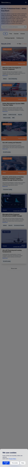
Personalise (15, 463)
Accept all (6, 462)
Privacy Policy (12, 458)
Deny (22, 463)
